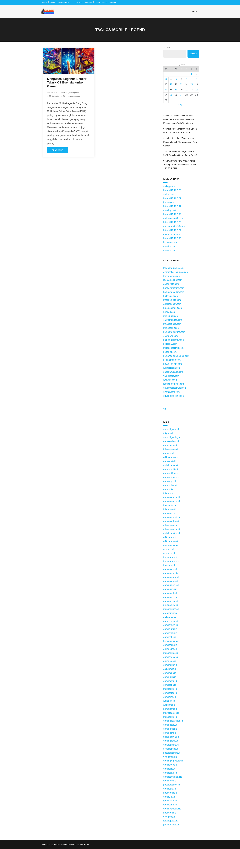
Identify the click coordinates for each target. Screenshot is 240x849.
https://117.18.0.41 (172, 214)
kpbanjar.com (170, 352)
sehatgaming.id (170, 749)
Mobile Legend (101, 2)
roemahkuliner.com (172, 280)
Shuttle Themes (60, 844)
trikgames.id (169, 493)
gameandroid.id (171, 441)
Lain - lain (56, 96)
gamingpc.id (169, 513)
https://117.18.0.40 (172, 238)
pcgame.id (168, 549)
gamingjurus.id (170, 581)
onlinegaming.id (171, 545)
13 (181, 84)
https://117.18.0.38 (172, 222)
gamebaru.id (169, 789)
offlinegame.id (170, 537)
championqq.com (171, 234)
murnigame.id (170, 689)
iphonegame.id (170, 525)
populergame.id (171, 824)
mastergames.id (171, 713)
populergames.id (171, 785)
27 (181, 95)
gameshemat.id (170, 657)
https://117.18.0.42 (172, 206)
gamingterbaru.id (171, 521)
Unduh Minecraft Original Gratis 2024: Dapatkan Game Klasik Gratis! (180, 153)
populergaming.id (172, 753)
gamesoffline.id (170, 473)
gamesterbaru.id (171, 477)
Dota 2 (52, 2)
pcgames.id (169, 553)
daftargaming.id (171, 745)
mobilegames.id (171, 465)
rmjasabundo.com (172, 324)
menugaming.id (171, 609)
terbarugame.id (170, 557)
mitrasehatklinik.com (173, 348)
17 (166, 89)
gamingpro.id (169, 733)
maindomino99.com (173, 218)
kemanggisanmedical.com (176, 356)
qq (164, 409)
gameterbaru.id (170, 485)
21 (186, 89)
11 (171, 84)
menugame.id (170, 717)
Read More (57, 150)
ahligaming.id (170, 649)
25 (171, 95)
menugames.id (170, 653)
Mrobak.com (169, 312)
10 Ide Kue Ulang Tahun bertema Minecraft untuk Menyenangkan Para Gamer (180, 142)
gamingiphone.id (171, 497)
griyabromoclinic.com (173, 396)
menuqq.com (169, 250)
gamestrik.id (169, 489)
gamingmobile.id (171, 501)
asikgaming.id (170, 617)
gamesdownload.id (172, 777)
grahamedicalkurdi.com (174, 388)
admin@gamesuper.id (70, 92)
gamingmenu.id (171, 585)
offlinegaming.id (171, 541)
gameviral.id (169, 797)
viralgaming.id (170, 757)
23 (196, 89)
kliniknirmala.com (172, 360)
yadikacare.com (171, 376)
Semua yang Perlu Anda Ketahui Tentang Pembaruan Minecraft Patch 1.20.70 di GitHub (179, 164)
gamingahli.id (170, 593)
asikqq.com (169, 186)
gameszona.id (170, 645)
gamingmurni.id (171, 577)
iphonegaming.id (171, 529)
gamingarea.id (170, 597)
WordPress (84, 844)
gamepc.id (168, 453)
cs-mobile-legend (73, 96)
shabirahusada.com (173, 372)
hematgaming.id (171, 641)
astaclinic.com (170, 380)
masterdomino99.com (174, 226)
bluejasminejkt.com (172, 308)
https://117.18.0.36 (172, 190)
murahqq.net (169, 210)
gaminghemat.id (171, 573)
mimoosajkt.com (171, 328)
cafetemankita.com (172, 320)
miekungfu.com (170, 316)
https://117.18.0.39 (172, 198)
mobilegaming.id (171, 533)
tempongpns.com (171, 276)
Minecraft (88, 2)
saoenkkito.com (171, 284)
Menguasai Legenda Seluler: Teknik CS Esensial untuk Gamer (67, 82)
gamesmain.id (170, 633)
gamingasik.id (170, 589)
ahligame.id (169, 701)
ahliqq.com (168, 194)
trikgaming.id (169, 509)
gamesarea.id (170, 693)
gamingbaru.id (170, 725)
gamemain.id (169, 673)
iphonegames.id (171, 449)
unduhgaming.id (171, 737)
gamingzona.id (170, 601)
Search (166, 47)
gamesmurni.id (170, 625)
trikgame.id (168, 433)
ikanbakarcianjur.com (173, 340)
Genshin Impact (64, 2)
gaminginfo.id (170, 569)
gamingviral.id (170, 729)
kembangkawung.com (174, 332)
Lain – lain (78, 2)
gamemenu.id (170, 681)
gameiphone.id (170, 445)
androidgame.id (171, 429)
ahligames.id (169, 661)
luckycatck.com (170, 296)
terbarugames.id (171, 561)
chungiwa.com (170, 336)
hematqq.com (170, 242)
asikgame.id (169, 705)
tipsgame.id (169, 565)
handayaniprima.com (173, 288)
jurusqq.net (168, 202)
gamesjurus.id (170, 629)
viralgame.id (169, 817)
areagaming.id (170, 613)
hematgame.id (170, 709)
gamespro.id (169, 769)
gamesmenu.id (170, 621)
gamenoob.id (169, 781)
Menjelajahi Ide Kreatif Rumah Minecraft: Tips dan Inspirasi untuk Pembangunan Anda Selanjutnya (178, 119)
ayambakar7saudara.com (175, 272)
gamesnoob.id (170, 765)
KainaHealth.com (171, 368)
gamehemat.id (170, 665)
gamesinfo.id (169, 461)
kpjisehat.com (170, 344)
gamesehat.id (170, 805)
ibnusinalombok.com (173, 384)
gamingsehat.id (170, 741)
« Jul (180, 105)
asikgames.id (169, 669)
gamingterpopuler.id (173, 761)
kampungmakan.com (173, 292)
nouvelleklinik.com (172, 364)
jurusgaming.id (170, 605)
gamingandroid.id (172, 517)
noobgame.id (169, 813)
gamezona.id (169, 685)
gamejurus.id (169, 677)
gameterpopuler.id (172, 809)
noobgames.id (170, 793)
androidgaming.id (172, 437)
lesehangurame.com (173, 268)
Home (44, 2)
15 (191, 84)
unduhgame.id (170, 820)
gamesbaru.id (170, 773)
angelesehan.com (172, 304)
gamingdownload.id (173, 721)
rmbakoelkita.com (172, 300)
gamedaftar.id (170, 800)
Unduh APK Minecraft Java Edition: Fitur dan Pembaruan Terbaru (180, 131)
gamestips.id (169, 481)
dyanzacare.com (171, 392)
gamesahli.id (169, 637)
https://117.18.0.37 (172, 230)
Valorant (113, 2)
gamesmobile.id (171, 469)
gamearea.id (169, 697)
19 (176, 89)
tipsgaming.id (170, 505)
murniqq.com (169, 246)
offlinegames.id (170, 457)
